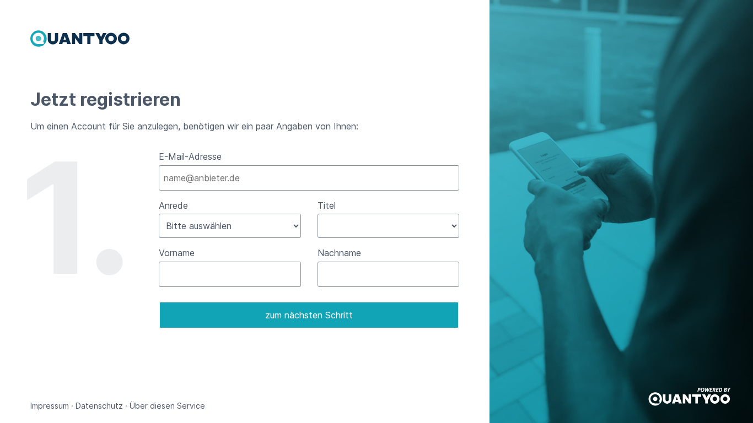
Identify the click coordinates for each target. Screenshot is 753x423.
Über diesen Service (167, 405)
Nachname (339, 252)
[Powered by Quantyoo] (689, 403)
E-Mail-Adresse (190, 156)
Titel (327, 205)
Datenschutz (99, 405)
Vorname (177, 252)
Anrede (173, 205)
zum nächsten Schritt (309, 315)
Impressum (49, 405)
